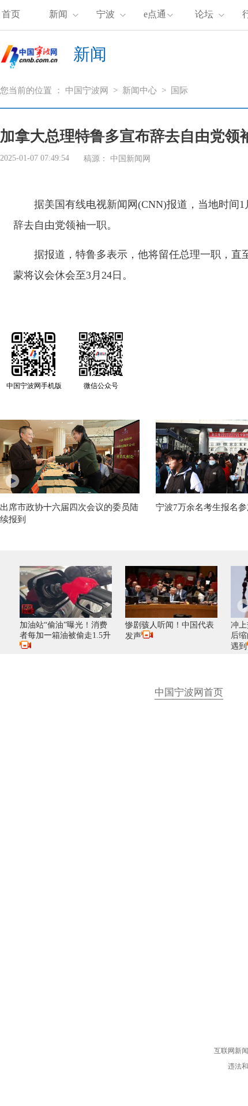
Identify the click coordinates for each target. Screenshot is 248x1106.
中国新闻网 (130, 158)
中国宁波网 (86, 90)
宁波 (105, 14)
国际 (179, 90)
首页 (11, 14)
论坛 (204, 14)
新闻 (58, 14)
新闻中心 (139, 90)
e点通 (155, 14)
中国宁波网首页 (189, 692)
